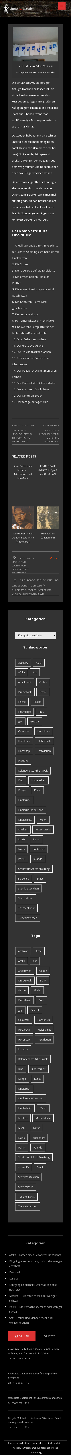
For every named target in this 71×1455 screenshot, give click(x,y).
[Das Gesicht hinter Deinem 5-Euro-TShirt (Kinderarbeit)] (23, 517)
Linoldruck (26, 558)
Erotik (43, 692)
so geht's (23, 878)
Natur (36, 839)
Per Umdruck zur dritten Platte (34, 320)
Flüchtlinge (24, 711)
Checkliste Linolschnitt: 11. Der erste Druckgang (49, 436)
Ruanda (37, 859)
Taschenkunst (26, 908)
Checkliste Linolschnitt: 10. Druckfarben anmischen (35, 1397)
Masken (22, 829)
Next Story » (51, 425)
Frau (41, 711)
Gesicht (34, 721)
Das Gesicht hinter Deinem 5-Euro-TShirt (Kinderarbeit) (23, 537)
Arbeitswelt (24, 682)
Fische (22, 701)
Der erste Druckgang (30, 345)
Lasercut (14, 1278)
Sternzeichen (25, 898)
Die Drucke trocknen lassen (34, 352)
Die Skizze (21, 264)
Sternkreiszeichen (28, 888)
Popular (23, 1336)
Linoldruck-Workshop (30, 810)
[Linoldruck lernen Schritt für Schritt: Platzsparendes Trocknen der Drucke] (35, 44)
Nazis (21, 849)
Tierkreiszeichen (27, 918)
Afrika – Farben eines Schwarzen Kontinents (35, 1255)
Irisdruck (23, 761)
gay (20, 721)
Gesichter (23, 731)
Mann (43, 819)
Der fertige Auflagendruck (33, 402)
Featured (14, 1272)
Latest (50, 1336)
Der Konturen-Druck (29, 395)
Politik (21, 859)
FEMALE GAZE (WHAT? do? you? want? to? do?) (47, 470)
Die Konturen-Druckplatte (33, 389)
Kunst (37, 790)
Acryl (39, 662)
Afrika (21, 672)
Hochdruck (43, 731)
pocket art (39, 849)
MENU (62, 6)
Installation (44, 751)
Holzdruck (24, 741)
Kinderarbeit (38, 780)
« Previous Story (23, 425)
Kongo (22, 790)
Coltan (43, 682)
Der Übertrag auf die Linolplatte (35, 270)
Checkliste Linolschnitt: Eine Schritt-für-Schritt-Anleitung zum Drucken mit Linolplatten (35, 252)
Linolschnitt (20, 569)
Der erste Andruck (26, 314)
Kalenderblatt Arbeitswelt (33, 770)
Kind (20, 780)
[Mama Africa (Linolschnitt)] (48, 517)
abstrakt (23, 662)
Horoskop (24, 751)
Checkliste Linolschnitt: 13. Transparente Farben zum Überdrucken (22, 437)
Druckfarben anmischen (31, 339)
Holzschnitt (44, 741)
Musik (21, 839)
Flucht (37, 701)
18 (29, 1358)
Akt (35, 672)
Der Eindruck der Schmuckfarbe (36, 383)
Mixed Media (43, 829)
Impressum (13, 1443)
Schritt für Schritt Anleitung (34, 869)
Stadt (40, 878)
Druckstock (24, 692)
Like (56, 558)
